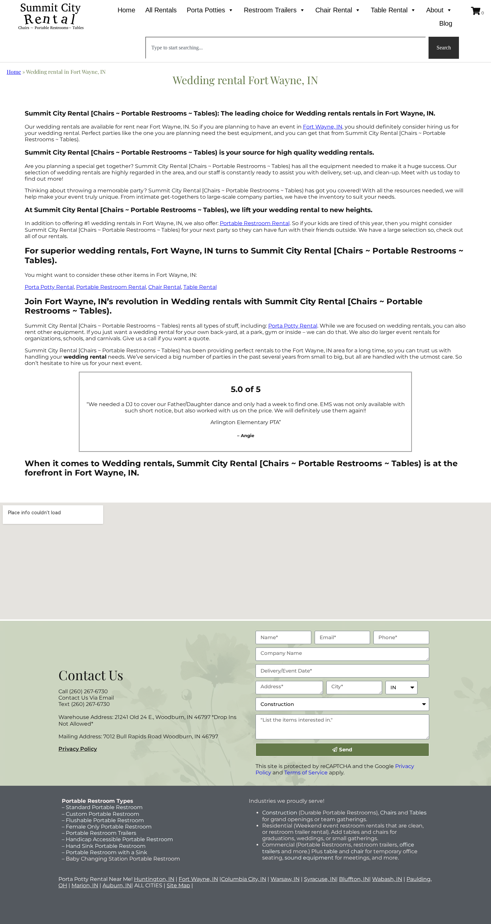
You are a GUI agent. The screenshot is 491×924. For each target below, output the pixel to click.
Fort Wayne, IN (322, 127)
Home (126, 10)
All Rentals (161, 10)
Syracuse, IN (320, 879)
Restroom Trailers (270, 10)
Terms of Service (306, 772)
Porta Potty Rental (49, 287)
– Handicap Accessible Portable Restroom (117, 839)
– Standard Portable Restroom (102, 807)
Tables (418, 812)
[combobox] (285, 48)
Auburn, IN (117, 885)
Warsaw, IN (285, 879)
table (330, 851)
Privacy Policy (77, 749)
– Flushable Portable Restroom (103, 820)
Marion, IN (84, 885)
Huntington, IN (154, 879)
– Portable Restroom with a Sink (104, 852)
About (435, 10)
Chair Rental (333, 10)
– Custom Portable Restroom (100, 814)
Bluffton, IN (354, 879)
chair (357, 851)
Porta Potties (206, 10)
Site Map (178, 885)
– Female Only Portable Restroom (107, 826)
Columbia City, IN (243, 879)
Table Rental (389, 10)
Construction (279, 812)
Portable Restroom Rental (255, 223)
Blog (445, 23)
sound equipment (309, 858)
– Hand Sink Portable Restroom (104, 846)
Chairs (388, 812)
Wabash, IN (387, 879)
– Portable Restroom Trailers (99, 833)
